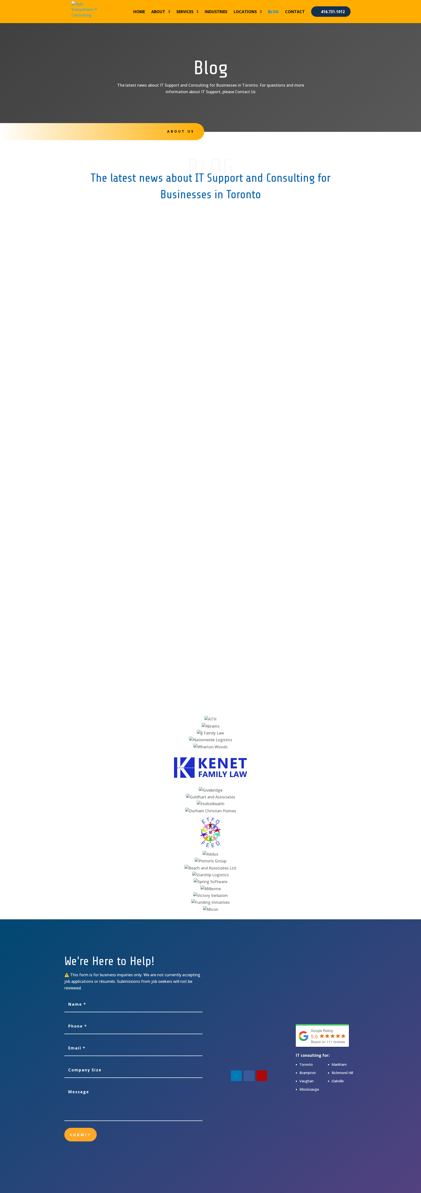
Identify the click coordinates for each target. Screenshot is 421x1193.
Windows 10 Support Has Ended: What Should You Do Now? (154, 455)
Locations (245, 12)
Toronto (306, 1064)
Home (139, 12)
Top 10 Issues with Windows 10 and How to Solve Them (149, 580)
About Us (180, 131)
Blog (273, 12)
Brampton (307, 1072)
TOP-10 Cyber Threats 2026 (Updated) (128, 323)
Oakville (338, 1081)
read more (95, 283)
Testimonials (253, 131)
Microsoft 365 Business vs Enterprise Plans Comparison (149, 517)
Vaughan (306, 1081)
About (158, 12)
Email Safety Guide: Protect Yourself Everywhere (141, 643)
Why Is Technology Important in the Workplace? (141, 260)
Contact (295, 12)
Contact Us (334, 131)
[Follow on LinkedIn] (236, 1075)
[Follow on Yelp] (261, 1075)
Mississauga (309, 1089)
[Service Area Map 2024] (326, 1016)
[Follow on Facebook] (249, 1075)
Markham (339, 1064)
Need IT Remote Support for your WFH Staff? (137, 385)
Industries (216, 12)
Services (184, 12)
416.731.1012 (333, 11)
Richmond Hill (342, 1072)
